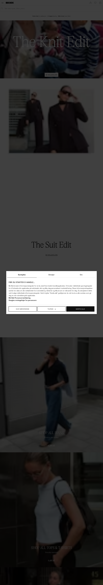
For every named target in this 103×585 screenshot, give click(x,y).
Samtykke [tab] (22, 275)
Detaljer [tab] (51, 275)
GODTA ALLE (80, 309)
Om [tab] (81, 275)
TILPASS (50, 309)
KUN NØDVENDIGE (22, 309)
